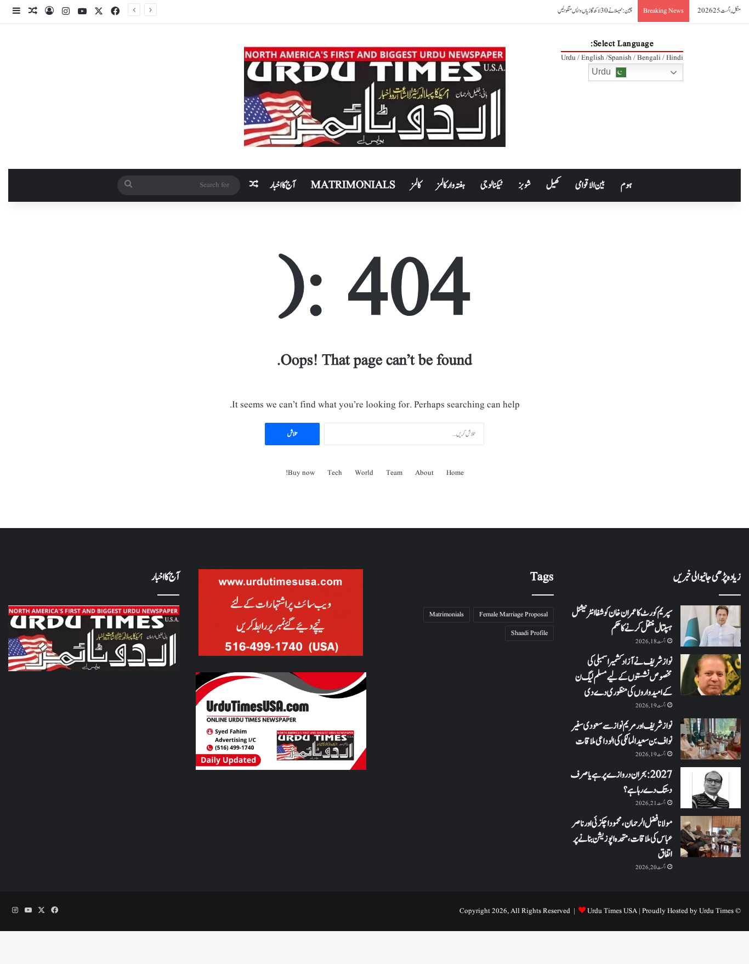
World (364, 473)
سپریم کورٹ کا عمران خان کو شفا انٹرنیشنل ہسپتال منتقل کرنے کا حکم (622, 620)
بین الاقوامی (590, 185)
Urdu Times (716, 911)
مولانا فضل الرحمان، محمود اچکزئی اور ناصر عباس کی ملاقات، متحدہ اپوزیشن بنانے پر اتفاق (622, 839)
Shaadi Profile (529, 633)
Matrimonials (446, 614)
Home (455, 473)
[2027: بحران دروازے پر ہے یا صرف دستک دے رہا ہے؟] (710, 787)
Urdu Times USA (612, 911)
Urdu (602, 71)
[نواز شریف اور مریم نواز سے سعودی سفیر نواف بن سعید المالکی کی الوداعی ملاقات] (710, 738)
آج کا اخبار (283, 185)
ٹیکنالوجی (491, 185)
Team (394, 473)
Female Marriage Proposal (513, 614)
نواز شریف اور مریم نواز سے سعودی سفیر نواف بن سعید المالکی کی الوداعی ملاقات (622, 733)
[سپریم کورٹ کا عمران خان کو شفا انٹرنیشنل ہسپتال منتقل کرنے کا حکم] (710, 626)
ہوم (626, 185)
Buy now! (300, 473)
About (424, 473)
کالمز (416, 185)
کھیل (553, 185)
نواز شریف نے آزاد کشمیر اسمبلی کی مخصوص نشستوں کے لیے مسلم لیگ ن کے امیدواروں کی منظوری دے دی (623, 677)
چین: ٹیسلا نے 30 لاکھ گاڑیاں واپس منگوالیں (595, 10)
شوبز (525, 185)
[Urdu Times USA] (375, 96)
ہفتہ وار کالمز (450, 185)
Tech (334, 473)
